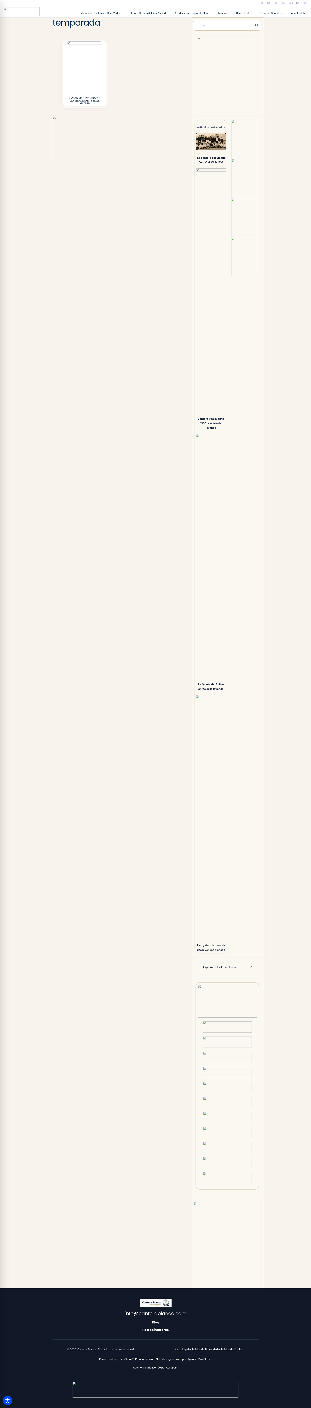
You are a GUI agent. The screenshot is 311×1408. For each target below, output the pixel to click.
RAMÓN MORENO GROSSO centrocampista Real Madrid (84, 101)
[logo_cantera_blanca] (22, 11)
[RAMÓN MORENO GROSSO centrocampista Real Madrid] (84, 67)
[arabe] (305, 3)
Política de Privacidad (205, 1349)
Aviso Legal (182, 1349)
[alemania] (276, 3)
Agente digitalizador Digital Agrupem (155, 1367)
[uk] (291, 3)
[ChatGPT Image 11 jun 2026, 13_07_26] (226, 73)
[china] (298, 3)
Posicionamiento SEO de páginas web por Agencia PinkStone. (173, 1359)
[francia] (269, 3)
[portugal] (283, 3)
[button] (209, 13)
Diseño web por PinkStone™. (116, 1359)
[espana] (262, 3)
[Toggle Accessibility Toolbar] (7, 1401)
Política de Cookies (232, 1349)
